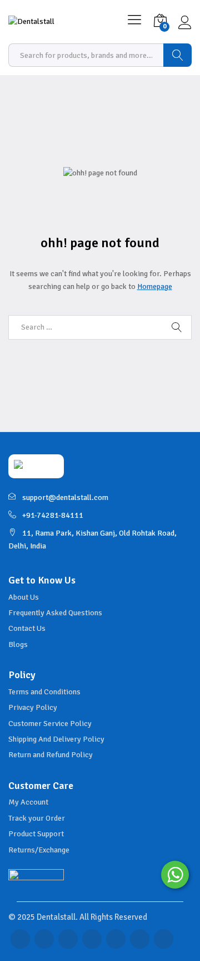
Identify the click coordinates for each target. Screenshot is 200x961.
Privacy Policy (32, 707)
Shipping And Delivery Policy (56, 739)
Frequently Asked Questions (55, 612)
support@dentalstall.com (65, 497)
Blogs (18, 644)
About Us (23, 597)
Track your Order (36, 818)
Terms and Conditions (44, 692)
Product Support (36, 834)
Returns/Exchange (38, 850)
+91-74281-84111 (52, 515)
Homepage (154, 286)
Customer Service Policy (50, 723)
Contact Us (27, 628)
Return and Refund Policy (50, 754)
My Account (28, 802)
